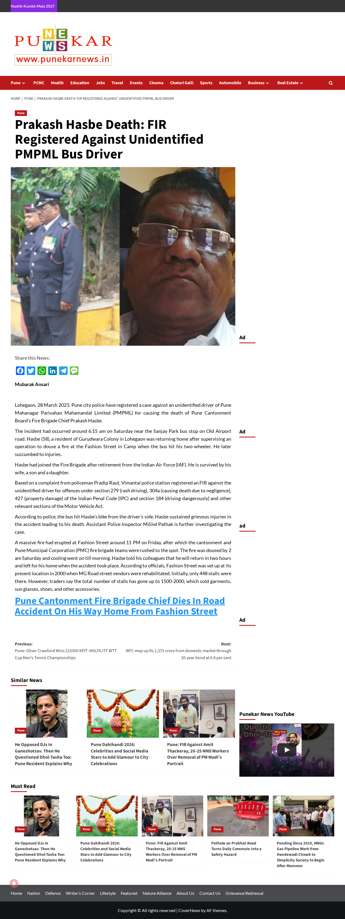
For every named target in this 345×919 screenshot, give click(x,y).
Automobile (230, 83)
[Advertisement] (286, 384)
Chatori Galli (181, 83)
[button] (330, 83)
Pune (15, 83)
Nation (33, 893)
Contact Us (209, 893)
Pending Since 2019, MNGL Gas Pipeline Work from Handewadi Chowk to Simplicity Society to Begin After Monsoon (301, 854)
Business (256, 83)
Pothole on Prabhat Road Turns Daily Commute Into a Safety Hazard (236, 848)
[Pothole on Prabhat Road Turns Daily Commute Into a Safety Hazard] (238, 816)
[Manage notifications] (14, 883)
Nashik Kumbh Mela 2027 (32, 6)
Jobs (100, 83)
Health (57, 83)
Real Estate (287, 83)
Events (136, 83)
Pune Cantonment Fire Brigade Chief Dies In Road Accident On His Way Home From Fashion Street (120, 606)
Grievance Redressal (244, 893)
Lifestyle (108, 893)
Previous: (66, 651)
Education (79, 83)
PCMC (38, 83)
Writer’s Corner (80, 893)
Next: (178, 651)
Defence (53, 893)
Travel (117, 83)
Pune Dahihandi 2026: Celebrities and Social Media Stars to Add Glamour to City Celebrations (120, 754)
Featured (129, 893)
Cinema (156, 83)
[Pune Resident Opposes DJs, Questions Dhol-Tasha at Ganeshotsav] (286, 750)
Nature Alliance (157, 893)
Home (16, 893)
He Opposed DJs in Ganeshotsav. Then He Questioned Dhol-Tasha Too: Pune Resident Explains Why (43, 754)
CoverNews (189, 910)
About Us (185, 893)
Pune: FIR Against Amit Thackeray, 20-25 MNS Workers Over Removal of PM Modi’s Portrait (198, 754)
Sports (206, 83)
